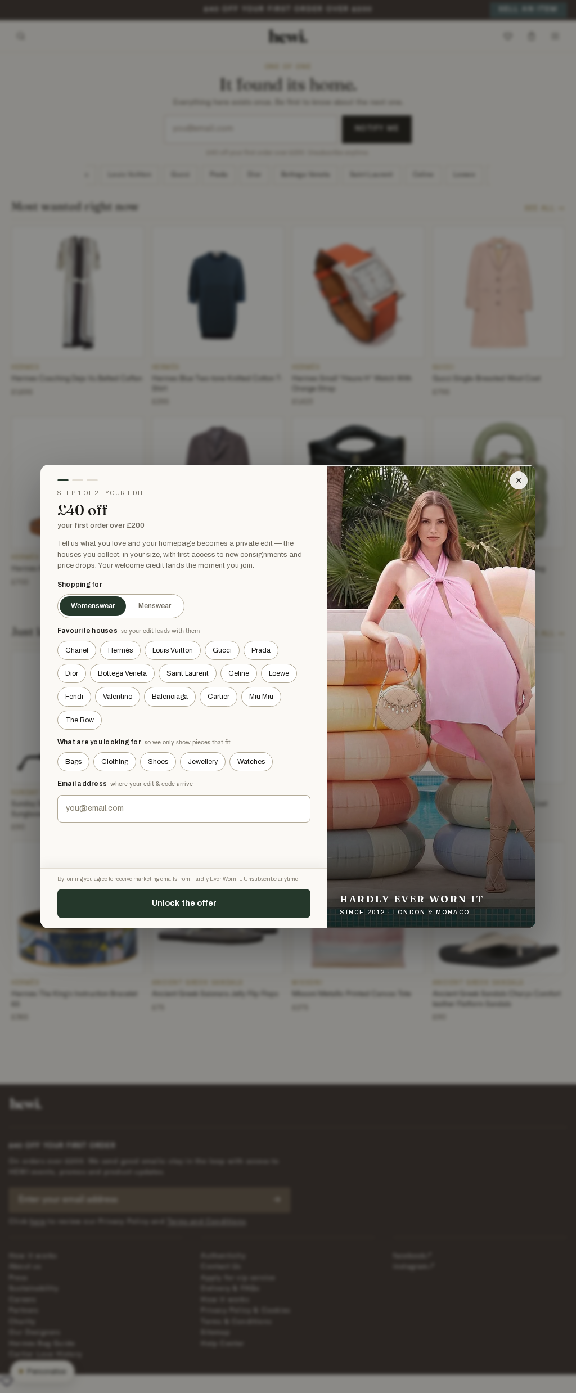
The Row (79, 720)
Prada (261, 650)
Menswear (154, 606)
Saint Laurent (187, 673)
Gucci (222, 650)
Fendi (74, 696)
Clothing (114, 762)
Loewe (279, 673)
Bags (73, 762)
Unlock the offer (184, 902)
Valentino (117, 696)
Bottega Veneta (122, 673)
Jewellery (203, 762)
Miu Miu (261, 696)
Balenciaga (170, 696)
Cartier (219, 696)
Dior (71, 673)
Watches (251, 762)
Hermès (120, 650)
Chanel (76, 650)
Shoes (158, 762)
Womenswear (93, 606)
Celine (238, 673)
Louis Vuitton (172, 650)
